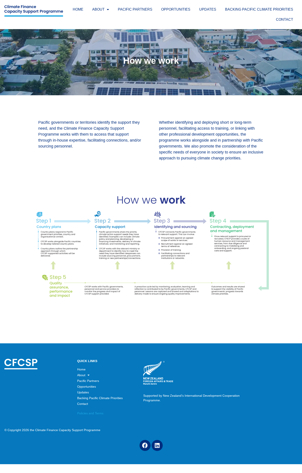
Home (78, 9)
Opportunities (175, 9)
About (98, 9)
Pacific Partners (135, 9)
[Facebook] (145, 445)
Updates (207, 9)
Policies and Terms (90, 413)
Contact (284, 19)
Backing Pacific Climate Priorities (259, 9)
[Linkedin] (157, 445)
